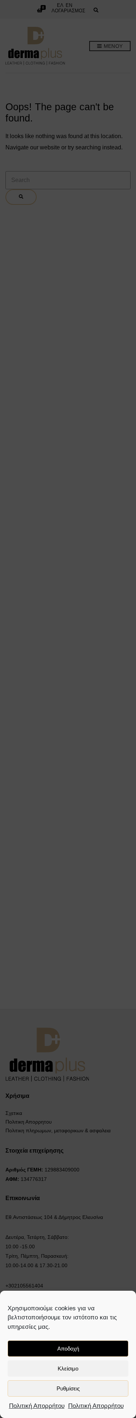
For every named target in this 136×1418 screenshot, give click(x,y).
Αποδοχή (68, 1348)
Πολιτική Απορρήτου (37, 1405)
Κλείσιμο (68, 1368)
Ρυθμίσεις (68, 1388)
